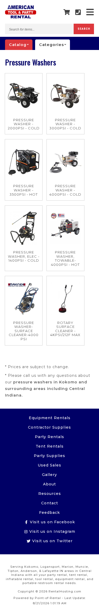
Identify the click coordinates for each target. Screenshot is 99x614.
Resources (49, 493)
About (49, 484)
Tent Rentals (50, 446)
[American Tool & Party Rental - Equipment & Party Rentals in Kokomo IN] (20, 17)
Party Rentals (49, 436)
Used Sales (49, 465)
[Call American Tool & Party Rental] (78, 12)
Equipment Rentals (49, 417)
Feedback (49, 512)
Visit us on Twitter (52, 541)
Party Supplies (49, 455)
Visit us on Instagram (51, 531)
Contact (49, 503)
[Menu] (90, 12)
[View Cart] (66, 12)
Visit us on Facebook (52, 522)
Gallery (49, 474)
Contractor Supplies (49, 427)
